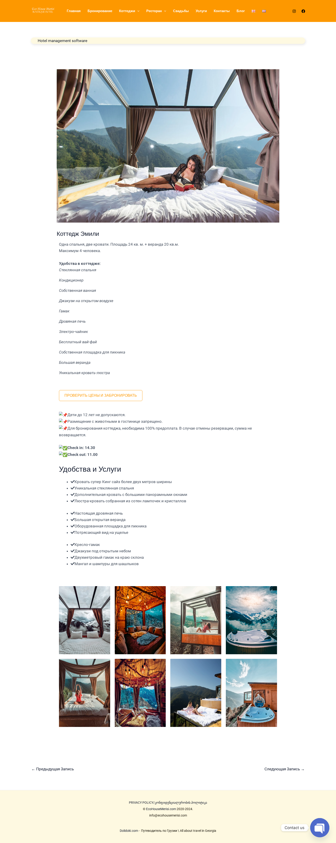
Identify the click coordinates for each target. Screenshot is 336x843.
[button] (137, 11)
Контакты (222, 10)
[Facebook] (303, 11)
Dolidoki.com (129, 830)
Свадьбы (181, 10)
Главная (74, 10)
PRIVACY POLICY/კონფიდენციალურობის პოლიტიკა (168, 802)
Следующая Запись (284, 769)
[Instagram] (294, 11)
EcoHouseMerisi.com (161, 809)
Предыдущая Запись (52, 769)
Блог (241, 10)
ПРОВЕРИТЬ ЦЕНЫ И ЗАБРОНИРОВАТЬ (100, 395)
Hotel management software (62, 40)
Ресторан (154, 10)
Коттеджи (127, 10)
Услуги (201, 10)
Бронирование (100, 10)
